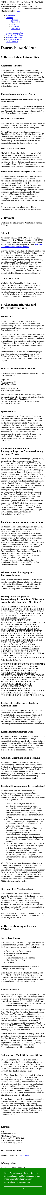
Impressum (15, 26)
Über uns (14, 20)
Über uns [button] (9, 18)
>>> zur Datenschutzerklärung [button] (17, 1182)
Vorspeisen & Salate (13, 39)
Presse (13, 24)
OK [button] (23, 1189)
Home (18, 11)
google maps (24, 1155)
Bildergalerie (16, 22)
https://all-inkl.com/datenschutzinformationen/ (21, 245)
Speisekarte (10, 15)
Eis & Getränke (12, 42)
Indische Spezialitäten (14, 33)
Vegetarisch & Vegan (14, 37)
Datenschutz (15, 29)
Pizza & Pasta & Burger (15, 35)
